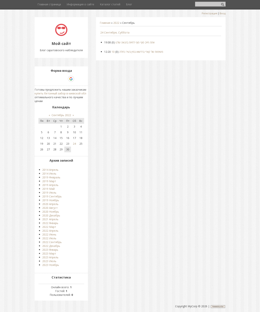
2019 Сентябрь (52, 196)
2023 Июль (49, 261)
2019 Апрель (50, 185)
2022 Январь (50, 223)
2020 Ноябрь (50, 211)
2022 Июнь (49, 234)
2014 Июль (49, 173)
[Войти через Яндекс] (64, 79)
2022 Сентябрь (52, 242)
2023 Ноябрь (50, 265)
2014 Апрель (50, 170)
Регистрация (209, 13)
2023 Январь (50, 249)
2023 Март (49, 253)
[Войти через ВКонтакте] (51, 79)
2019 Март (49, 181)
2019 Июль (49, 192)
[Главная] (61, 35)
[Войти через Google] (71, 79)
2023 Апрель (50, 257)
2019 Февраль (51, 177)
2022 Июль (49, 238)
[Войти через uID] (45, 79)
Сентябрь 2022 (61, 115)
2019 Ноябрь (50, 200)
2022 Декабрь (51, 246)
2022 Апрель (50, 230)
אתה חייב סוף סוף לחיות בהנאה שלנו (135, 42)
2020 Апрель (50, 204)
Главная (105, 23)
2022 (116, 23)
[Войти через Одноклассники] (78, 79)
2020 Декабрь (51, 215)
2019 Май (48, 189)
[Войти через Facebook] (58, 79)
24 (74, 143)
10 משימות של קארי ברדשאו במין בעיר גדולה (137, 51)
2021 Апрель (50, 219)
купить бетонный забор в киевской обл (60, 93)
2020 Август (50, 208)
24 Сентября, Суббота (114, 32)
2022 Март (49, 227)
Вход (223, 13)
